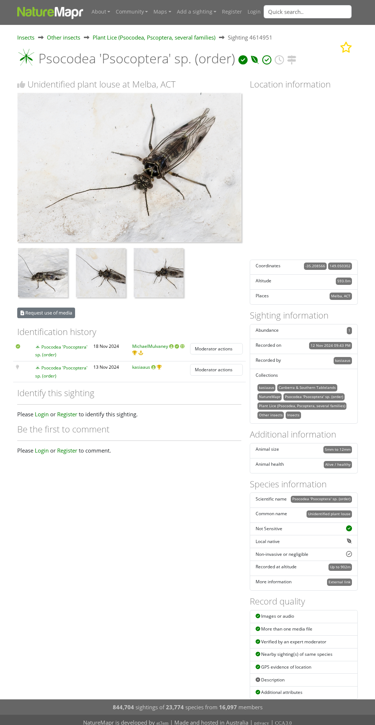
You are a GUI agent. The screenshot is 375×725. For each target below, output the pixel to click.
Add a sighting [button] (194, 11)
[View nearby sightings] (291, 58)
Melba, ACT (340, 295)
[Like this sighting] (21, 84)
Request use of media (48, 312)
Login (254, 11)
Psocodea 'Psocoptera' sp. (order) (314, 396)
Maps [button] (160, 11)
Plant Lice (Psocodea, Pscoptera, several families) (154, 37)
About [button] (99, 11)
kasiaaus (141, 367)
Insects (25, 37)
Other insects (63, 37)
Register (232, 11)
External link (339, 581)
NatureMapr (270, 396)
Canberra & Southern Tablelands (307, 387)
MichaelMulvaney (150, 346)
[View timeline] (279, 58)
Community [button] (130, 11)
